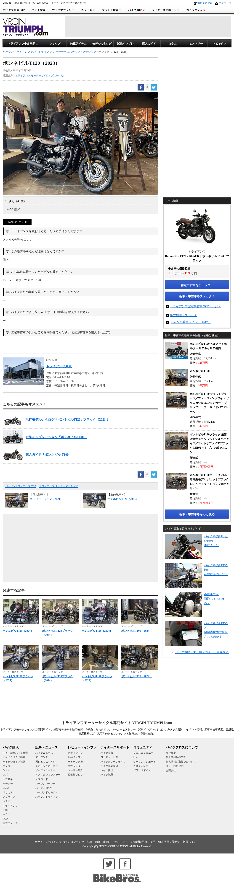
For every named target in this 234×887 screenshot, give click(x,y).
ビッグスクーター (45, 770)
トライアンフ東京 (59, 366)
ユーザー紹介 (75, 770)
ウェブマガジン (61, 10)
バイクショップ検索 (14, 761)
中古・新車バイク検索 (15, 752)
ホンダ (6, 766)
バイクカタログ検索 (14, 757)
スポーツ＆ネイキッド (48, 766)
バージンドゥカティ (46, 792)
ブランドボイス (142, 770)
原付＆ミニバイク (45, 761)
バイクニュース (44, 752)
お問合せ (171, 770)
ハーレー (8, 783)
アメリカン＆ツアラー (48, 774)
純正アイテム (78, 43)
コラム (172, 43)
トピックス (219, 43)
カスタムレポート (143, 766)
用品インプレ (75, 757)
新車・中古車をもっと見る (197, 514)
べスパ (6, 801)
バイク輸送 (107, 770)
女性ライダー (75, 766)
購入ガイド (149, 43)
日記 (135, 757)
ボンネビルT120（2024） (18, 630)
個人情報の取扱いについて (181, 761)
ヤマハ (6, 770)
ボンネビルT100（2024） (136, 630)
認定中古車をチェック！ (197, 285)
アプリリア (9, 796)
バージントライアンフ (48, 796)
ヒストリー (196, 43)
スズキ (6, 774)
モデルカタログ (102, 43)
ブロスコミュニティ (144, 752)
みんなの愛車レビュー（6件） (191, 322)
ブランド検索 (110, 10)
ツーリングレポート (144, 761)
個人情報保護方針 (176, 757)
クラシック (89, 51)
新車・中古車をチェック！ (197, 296)
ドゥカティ (9, 792)
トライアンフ (10, 805)
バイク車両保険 (109, 766)
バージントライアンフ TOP (20, 486)
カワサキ (8, 779)
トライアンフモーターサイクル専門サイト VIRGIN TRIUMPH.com (117, 723)
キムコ (6, 814)
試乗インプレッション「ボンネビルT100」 (56, 437)
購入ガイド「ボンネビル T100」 (49, 454)
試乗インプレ (125, 43)
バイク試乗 (107, 774)
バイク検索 (38, 10)
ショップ (54, 43)
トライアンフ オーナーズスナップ (58, 486)
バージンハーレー (45, 783)
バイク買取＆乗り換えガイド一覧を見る (202, 652)
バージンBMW (43, 787)
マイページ (225, 3)
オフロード (41, 779)
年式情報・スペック (183, 315)
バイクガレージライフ (113, 761)
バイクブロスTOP (14, 10)
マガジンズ (41, 757)
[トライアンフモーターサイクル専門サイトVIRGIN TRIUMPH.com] (25, 26)
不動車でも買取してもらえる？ (214, 598)
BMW (6, 787)
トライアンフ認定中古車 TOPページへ (195, 306)
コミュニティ (194, 10)
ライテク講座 (75, 761)
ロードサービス (109, 757)
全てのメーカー (11, 823)
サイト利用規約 (174, 766)
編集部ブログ (75, 774)
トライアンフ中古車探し (23, 43)
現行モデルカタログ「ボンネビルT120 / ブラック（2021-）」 (69, 419)
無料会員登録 (205, 3)
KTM (5, 810)
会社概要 (171, 752)
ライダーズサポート (164, 10)
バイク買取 (135, 10)
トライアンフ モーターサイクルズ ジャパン (39, 75)
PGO (5, 818)
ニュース (86, 10)
